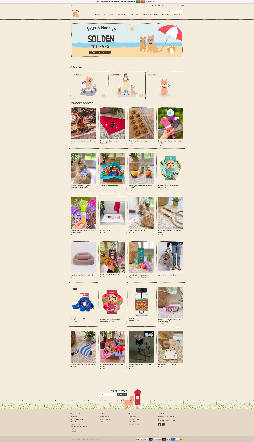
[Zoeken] (169, 11)
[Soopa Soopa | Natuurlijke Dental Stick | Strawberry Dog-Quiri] (112, 302)
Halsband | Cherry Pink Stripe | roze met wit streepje (169, 321)
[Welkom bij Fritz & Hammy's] (127, 40)
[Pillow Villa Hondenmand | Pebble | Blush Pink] (83, 257)
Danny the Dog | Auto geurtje (109, 274)
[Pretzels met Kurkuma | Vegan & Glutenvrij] (141, 123)
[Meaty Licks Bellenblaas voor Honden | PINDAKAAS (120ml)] (141, 302)
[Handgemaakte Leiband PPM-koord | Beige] (170, 213)
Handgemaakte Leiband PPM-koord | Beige (170, 231)
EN (74, 5)
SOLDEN (134, 15)
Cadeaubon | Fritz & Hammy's (167, 364)
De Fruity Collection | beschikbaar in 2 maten (141, 187)
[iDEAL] (137, 439)
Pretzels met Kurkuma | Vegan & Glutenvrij (139, 142)
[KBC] (159, 439)
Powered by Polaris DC (94, 439)
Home (97, 15)
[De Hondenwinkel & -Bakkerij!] (76, 13)
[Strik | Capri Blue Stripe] (141, 213)
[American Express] (173, 439)
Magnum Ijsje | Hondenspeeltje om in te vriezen (170, 142)
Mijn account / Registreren (161, 5)
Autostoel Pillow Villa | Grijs (167, 275)
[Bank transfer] (141, 439)
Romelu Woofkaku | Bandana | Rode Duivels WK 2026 (112, 142)
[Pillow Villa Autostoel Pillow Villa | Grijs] (170, 257)
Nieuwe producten (105, 419)
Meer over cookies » (151, 1)
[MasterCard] (164, 439)
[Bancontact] (146, 439)
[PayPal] (181, 439)
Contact (73, 429)
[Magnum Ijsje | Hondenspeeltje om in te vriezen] (170, 123)
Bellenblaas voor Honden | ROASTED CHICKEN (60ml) (83, 231)
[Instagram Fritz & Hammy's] (163, 424)
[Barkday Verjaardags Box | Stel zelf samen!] (112, 347)
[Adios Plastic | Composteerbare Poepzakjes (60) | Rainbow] (141, 257)
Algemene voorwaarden (78, 419)
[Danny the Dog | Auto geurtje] (112, 257)
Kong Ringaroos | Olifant (79, 319)
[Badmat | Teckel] (112, 213)
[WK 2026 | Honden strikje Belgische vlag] (83, 123)
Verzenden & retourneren (78, 427)
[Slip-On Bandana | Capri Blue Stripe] (83, 347)
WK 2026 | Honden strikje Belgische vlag (83, 142)
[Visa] (168, 439)
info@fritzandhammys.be (168, 420)
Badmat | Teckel (105, 230)
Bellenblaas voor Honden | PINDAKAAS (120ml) (138, 320)
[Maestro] (150, 439)
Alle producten (104, 417)
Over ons (177, 15)
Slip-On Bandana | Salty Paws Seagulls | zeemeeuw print (81, 187)
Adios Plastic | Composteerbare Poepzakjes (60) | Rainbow (139, 276)
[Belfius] (155, 439)
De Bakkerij (109, 15)
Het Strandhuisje (150, 15)
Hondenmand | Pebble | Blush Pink (82, 275)
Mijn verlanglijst (133, 424)
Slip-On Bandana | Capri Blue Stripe (83, 364)
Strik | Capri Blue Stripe (137, 230)
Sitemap (73, 432)
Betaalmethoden (75, 424)
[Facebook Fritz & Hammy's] (159, 424)
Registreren (132, 417)
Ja (138, 1)
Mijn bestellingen (134, 419)
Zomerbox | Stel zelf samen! (109, 186)
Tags (101, 422)
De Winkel (122, 15)
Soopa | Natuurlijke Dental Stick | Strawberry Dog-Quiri (110, 321)
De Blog (165, 15)
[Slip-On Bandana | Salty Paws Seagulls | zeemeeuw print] (83, 168)
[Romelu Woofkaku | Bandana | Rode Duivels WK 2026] (112, 123)
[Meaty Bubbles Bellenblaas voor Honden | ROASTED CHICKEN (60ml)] (83, 213)
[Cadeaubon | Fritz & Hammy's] (170, 347)
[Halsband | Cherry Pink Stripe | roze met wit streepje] (170, 302)
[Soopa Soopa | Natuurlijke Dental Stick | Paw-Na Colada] (170, 168)
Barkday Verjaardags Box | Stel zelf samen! (112, 365)
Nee (143, 1)
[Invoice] (177, 439)
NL (71, 5)
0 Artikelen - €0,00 (178, 5)
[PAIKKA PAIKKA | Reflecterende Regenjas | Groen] (141, 347)
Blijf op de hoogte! (119, 391)
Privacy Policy (74, 422)
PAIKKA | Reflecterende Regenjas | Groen (140, 365)
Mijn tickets (132, 422)
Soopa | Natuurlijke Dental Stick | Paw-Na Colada (168, 187)
